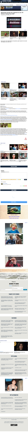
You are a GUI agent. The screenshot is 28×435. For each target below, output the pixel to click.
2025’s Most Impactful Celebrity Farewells (4, 99)
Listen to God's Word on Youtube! (14, 216)
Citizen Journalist (18, 108)
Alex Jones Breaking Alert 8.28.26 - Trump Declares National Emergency (20, 311)
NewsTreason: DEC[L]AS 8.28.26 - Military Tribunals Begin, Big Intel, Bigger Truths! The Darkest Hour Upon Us (7, 336)
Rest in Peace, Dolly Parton (18, 397)
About (2, 418)
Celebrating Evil (3, 411)
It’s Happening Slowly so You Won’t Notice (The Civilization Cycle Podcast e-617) (21, 400)
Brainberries (2, 97)
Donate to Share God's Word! (14, 218)
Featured (3, 2)
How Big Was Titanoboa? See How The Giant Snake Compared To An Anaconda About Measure (14, 99)
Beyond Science (12, 2)
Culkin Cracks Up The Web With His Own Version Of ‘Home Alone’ (5, 161)
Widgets (15, 419)
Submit (25, 289)
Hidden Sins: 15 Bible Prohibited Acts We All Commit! (14, 160)
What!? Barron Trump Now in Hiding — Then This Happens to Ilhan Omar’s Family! (20, 308)
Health (8, 2)
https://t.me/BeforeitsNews (23, 276)
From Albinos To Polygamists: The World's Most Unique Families (23, 161)
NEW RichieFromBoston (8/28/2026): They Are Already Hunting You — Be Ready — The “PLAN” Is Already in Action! (7, 325)
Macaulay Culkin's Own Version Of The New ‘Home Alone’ (13, 267)
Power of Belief (16, 2)
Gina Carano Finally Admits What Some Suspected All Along (19, 352)
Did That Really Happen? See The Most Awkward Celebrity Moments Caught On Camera (13, 391)
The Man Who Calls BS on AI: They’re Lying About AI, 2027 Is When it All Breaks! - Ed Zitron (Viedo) (21, 365)
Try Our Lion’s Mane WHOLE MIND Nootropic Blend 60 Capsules (8, 115)
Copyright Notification (22, 418)
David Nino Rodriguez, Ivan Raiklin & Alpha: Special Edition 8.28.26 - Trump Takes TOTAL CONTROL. (7, 301)
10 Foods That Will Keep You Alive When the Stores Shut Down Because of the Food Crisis (7, 397)
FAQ (8, 418)
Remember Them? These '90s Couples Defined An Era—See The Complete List (6, 352)
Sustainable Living (21, 2)
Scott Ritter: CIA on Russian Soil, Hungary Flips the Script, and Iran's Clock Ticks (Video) (21, 370)
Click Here (7, 108)
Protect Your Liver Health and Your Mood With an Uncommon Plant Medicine (21, 406)
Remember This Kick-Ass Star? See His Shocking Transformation (13, 91)
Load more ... (14, 202)
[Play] (14, 210)
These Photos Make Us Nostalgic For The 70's (21, 90)
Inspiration (24, 2)
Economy (6, 2)
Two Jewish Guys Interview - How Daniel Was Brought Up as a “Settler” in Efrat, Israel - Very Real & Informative (7, 403)
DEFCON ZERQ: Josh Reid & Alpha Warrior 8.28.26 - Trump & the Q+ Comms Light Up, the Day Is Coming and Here (7, 331)
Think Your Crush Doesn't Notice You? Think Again (22, 99)
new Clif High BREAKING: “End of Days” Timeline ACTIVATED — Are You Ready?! (6, 306)
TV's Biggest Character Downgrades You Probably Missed (13, 233)
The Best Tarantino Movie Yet (9, 244)
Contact (11, 418)
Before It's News (6, 1)
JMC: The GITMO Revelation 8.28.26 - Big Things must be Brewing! (20, 327)
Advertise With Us (5, 418)
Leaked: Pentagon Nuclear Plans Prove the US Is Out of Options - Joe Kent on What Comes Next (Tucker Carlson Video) (21, 325)
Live (27, 2)
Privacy (13, 418)
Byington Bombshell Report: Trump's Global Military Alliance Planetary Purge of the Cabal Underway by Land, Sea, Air (21, 373)
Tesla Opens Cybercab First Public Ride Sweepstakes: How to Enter (20, 409)
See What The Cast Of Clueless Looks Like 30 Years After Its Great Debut (23, 152)
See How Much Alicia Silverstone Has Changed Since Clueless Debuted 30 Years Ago (14, 256)
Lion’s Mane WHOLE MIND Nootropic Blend (6, 119)
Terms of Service (17, 418)
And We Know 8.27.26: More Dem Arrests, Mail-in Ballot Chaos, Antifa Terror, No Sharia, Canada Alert (7, 368)
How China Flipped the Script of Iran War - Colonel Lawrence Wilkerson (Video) (20, 361)
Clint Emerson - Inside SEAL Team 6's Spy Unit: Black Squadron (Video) (21, 333)
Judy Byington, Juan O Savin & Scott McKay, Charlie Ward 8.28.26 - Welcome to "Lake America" (20, 297)
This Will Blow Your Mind (18, 367)
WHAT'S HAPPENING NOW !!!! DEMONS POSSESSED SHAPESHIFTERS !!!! (20, 303)
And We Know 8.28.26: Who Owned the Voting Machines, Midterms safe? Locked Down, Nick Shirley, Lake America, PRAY (7, 309)
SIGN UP (10, 285)
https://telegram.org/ (10, 276)
